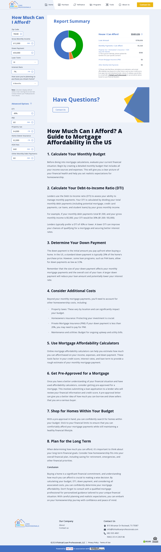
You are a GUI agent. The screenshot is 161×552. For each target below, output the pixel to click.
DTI (13, 109)
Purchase (65, 5)
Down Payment (18, 48)
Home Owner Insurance (21, 136)
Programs (97, 5)
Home (50, 5)
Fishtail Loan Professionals (117, 75)
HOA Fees (15, 145)
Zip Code (15, 29)
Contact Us (145, 4)
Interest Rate (17, 67)
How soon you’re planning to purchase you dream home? (23, 77)
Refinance (81, 5)
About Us (126, 5)
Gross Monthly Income (21, 39)
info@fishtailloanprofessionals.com (122, 529)
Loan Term (16, 58)
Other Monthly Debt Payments (24, 154)
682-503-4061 (113, 533)
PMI (13, 118)
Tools (111, 5)
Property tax (17, 127)
